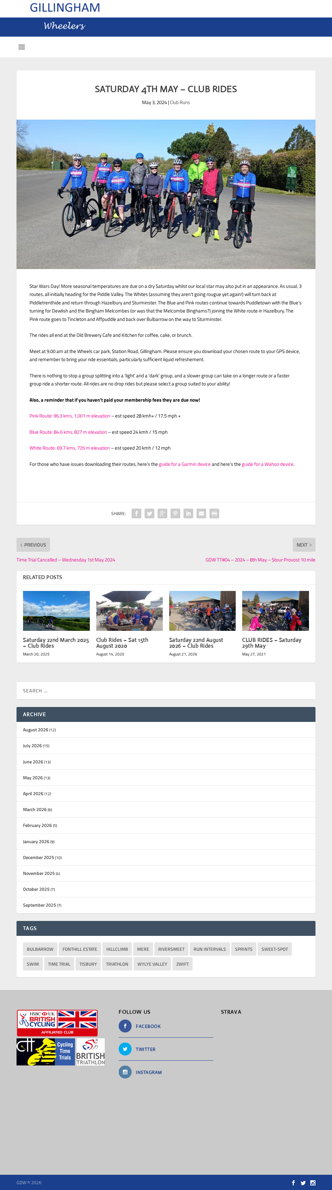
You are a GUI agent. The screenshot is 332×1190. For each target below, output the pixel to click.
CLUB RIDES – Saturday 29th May (272, 643)
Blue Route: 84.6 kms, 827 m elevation (68, 432)
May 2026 (33, 777)
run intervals (210, 949)
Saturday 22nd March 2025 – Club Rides (56, 643)
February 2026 (37, 825)
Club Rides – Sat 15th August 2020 (122, 643)
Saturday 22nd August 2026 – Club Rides (196, 643)
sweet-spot (275, 949)
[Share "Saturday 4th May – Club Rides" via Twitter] (149, 513)
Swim (33, 963)
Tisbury (88, 963)
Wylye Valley (152, 963)
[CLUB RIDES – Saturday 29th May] (275, 611)
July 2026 (32, 745)
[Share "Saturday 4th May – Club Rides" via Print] (214, 513)
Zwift (182, 963)
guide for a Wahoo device (267, 464)
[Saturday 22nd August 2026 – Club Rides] (202, 611)
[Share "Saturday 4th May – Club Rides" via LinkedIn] (188, 513)
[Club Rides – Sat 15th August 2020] (129, 611)
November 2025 (39, 873)
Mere (143, 949)
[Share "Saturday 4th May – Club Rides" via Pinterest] (175, 513)
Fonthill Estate (80, 949)
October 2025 (36, 889)
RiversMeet (171, 949)
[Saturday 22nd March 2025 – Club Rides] (56, 611)
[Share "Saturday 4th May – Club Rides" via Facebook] (136, 513)
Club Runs (180, 102)
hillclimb (117, 949)
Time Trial (59, 963)
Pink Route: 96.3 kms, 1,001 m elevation (70, 415)
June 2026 (33, 761)
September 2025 (39, 904)
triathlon (117, 963)
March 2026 (35, 809)
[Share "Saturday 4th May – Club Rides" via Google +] (162, 513)
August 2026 (35, 729)
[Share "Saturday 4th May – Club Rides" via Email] (201, 513)
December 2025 (38, 857)
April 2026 (33, 793)
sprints (244, 949)
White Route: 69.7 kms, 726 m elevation (70, 448)
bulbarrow (40, 949)
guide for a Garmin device (185, 464)
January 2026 (36, 841)
